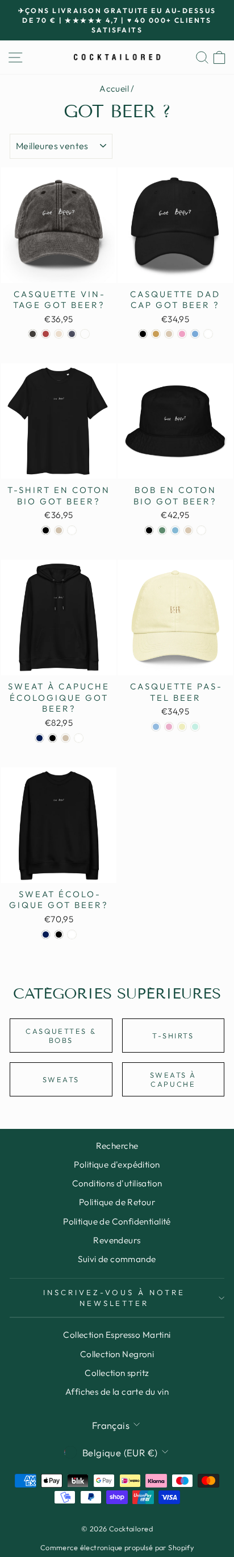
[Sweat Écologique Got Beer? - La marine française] (45, 934)
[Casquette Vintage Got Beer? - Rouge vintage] (45, 334)
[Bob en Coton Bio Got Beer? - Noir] (149, 530)
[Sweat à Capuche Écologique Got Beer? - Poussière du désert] (65, 738)
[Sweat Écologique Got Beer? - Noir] (59, 934)
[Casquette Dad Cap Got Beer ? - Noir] (143, 334)
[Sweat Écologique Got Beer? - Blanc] (72, 934)
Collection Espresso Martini (116, 1334)
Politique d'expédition (117, 1164)
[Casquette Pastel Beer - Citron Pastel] (182, 726)
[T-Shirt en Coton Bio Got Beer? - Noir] (45, 530)
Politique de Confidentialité (117, 1221)
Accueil (114, 88)
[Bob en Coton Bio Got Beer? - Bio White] (201, 530)
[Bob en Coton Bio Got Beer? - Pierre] (188, 530)
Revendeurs (116, 1240)
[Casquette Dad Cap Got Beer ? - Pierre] (169, 334)
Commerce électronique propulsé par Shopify (117, 1547)
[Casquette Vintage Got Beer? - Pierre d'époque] (59, 334)
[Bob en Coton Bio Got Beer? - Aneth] (162, 530)
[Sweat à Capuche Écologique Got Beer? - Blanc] (78, 738)
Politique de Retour (117, 1202)
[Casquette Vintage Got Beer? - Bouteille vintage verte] (85, 334)
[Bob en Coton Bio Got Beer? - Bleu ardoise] (175, 530)
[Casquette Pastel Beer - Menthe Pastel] (195, 726)
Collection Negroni (117, 1354)
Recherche (117, 1145)
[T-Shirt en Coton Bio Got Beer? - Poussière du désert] (59, 530)
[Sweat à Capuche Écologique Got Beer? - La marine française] (39, 738)
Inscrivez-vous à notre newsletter (114, 1298)
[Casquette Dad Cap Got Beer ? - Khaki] (156, 334)
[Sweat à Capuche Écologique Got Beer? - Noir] (52, 738)
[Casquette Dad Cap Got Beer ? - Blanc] (208, 334)
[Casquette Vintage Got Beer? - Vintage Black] (32, 334)
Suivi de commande (117, 1259)
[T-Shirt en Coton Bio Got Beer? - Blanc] (72, 530)
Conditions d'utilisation (117, 1183)
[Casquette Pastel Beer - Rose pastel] (169, 726)
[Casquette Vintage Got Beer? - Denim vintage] (72, 334)
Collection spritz (117, 1372)
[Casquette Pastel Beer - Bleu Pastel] (156, 726)
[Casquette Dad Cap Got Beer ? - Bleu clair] (195, 334)
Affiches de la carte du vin (117, 1391)
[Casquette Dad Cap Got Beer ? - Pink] (182, 334)
